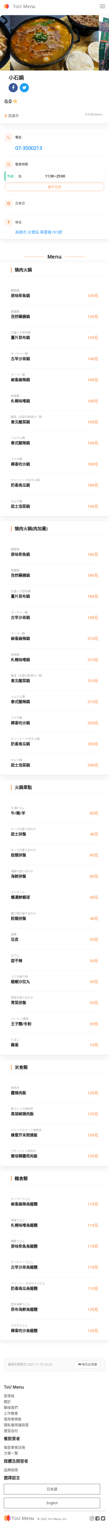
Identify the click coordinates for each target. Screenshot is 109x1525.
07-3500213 (28, 148)
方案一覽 (11, 1453)
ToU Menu (24, 6)
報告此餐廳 (89, 1364)
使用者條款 (13, 1419)
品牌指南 (11, 1469)
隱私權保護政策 (16, 1424)
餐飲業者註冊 (14, 1447)
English (52, 1502)
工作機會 (11, 1413)
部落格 (9, 1395)
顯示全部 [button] (54, 186)
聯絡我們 (11, 1407)
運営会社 (11, 1430)
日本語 (52, 1489)
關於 (7, 1401)
